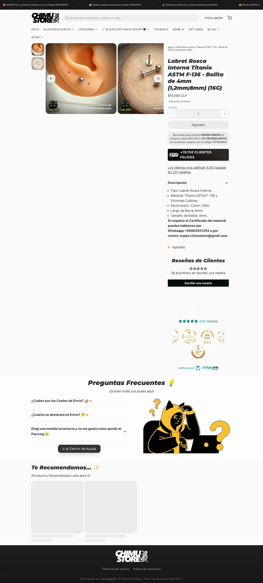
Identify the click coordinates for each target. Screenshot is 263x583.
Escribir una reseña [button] (198, 283)
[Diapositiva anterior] (51, 78)
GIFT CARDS (196, 29)
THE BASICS (161, 29)
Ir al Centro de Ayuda (79, 449)
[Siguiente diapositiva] (158, 78)
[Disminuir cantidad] (172, 114)
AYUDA (35, 37)
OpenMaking (108, 578)
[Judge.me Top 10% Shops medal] (181, 352)
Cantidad (172, 107)
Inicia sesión (214, 18)
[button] (198, 125)
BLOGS (212, 29)
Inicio (170, 47)
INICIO (35, 29)
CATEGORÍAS (86, 29)
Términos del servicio (116, 569)
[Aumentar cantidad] (225, 114)
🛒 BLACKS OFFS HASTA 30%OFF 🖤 (124, 29)
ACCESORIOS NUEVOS (57, 29)
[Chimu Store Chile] (45, 18)
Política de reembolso (147, 569)
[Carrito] (228, 18)
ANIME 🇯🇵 (178, 29)
